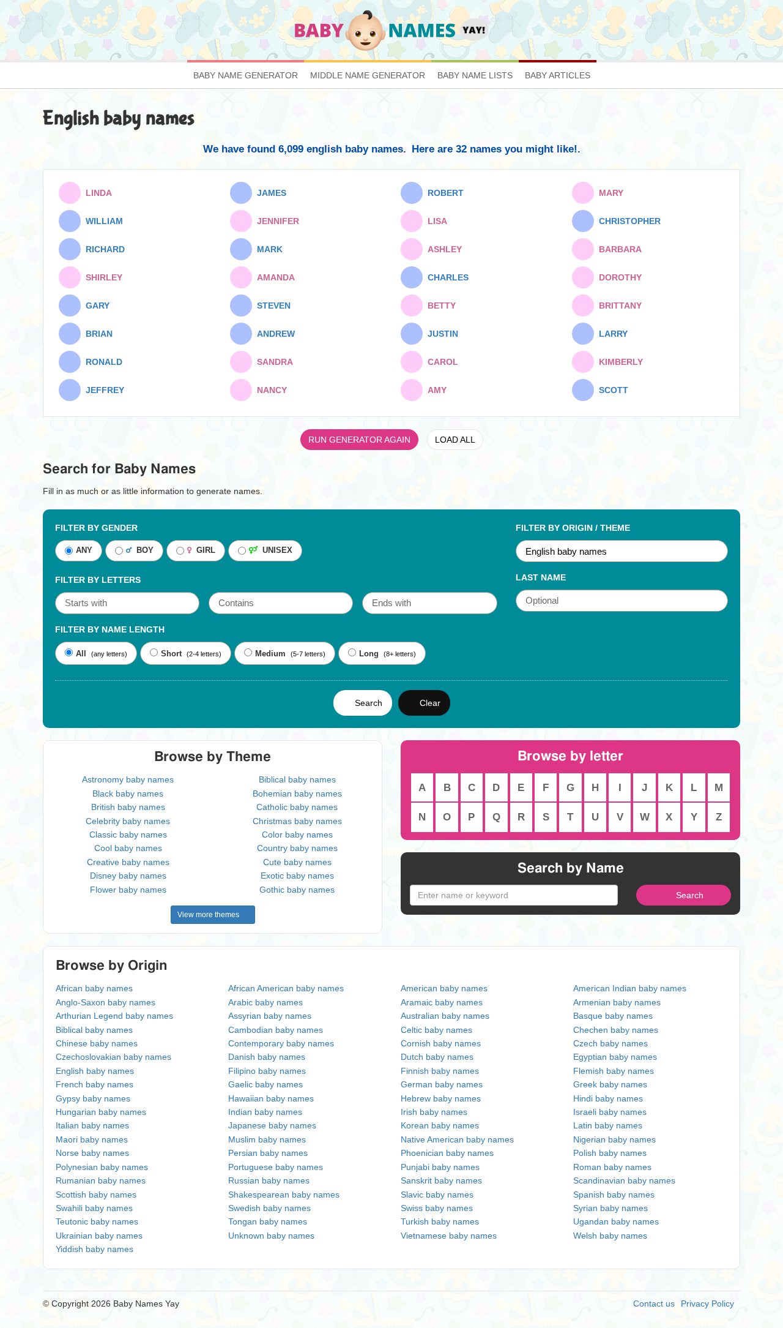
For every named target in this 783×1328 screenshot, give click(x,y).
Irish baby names (434, 1112)
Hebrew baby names (441, 1098)
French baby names (94, 1084)
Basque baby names (613, 1016)
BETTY (439, 305)
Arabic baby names (265, 1002)
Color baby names (297, 834)
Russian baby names (269, 1180)
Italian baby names (92, 1125)
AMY (435, 390)
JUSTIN (440, 334)
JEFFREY (102, 390)
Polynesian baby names (102, 1167)
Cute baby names (297, 862)
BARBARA (618, 249)
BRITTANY (618, 305)
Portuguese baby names (275, 1167)
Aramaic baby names (442, 1002)
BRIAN (97, 334)
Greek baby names (610, 1084)
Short (171, 654)
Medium (270, 654)
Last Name (541, 577)
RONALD (101, 362)
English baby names (95, 1071)
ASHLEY (442, 249)
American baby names (444, 988)
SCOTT (611, 390)
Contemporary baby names (281, 1043)
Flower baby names (128, 890)
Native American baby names (457, 1139)
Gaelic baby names (265, 1084)
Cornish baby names (441, 1043)
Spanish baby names (614, 1194)
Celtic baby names (436, 1030)
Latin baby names (607, 1125)
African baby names (94, 988)
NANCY (269, 390)
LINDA (96, 193)
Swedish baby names (269, 1208)
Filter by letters (98, 580)
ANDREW (273, 334)
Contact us (654, 1303)
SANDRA (272, 362)
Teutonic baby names (97, 1221)
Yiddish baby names (94, 1249)
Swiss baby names (437, 1208)
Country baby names (297, 848)
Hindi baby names (608, 1098)
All (81, 654)
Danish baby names (266, 1057)
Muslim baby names (267, 1139)
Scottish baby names (96, 1194)
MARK (267, 249)
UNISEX (275, 551)
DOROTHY (618, 277)
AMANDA (273, 277)
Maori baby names (92, 1139)
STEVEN (271, 305)
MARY (608, 193)
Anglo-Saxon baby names (105, 1002)
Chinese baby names (97, 1043)
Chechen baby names (615, 1030)
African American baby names (286, 988)
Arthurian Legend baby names (114, 1016)
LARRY (611, 334)
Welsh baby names (610, 1235)
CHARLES (446, 277)
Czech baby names (610, 1043)
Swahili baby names (94, 1208)
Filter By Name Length (110, 629)
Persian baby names (268, 1153)
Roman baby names (612, 1167)
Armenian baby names (617, 1002)
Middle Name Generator (367, 75)
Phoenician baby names (447, 1153)
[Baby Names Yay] (392, 29)
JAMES (269, 193)
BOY (143, 551)
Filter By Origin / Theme (573, 528)
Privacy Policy (707, 1303)
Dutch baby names (437, 1057)
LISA (435, 221)
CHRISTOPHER (627, 221)
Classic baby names (128, 834)
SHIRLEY (101, 277)
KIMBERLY (618, 362)
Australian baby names (445, 1016)
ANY (84, 551)
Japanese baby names (272, 1125)
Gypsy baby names (93, 1098)
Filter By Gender (96, 528)
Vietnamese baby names (449, 1235)
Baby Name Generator (245, 75)
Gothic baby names (297, 890)
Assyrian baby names (269, 1016)
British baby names (128, 807)
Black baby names (127, 793)
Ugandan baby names (616, 1221)
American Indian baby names (629, 988)
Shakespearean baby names (284, 1194)
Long (369, 654)
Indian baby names (265, 1112)
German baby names (442, 1084)
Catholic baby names (297, 807)
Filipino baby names (267, 1071)
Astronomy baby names (128, 779)
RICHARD (103, 249)
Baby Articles (557, 75)
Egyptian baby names (615, 1057)
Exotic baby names (297, 875)
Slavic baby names (437, 1194)
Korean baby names (440, 1125)
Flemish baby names (613, 1071)
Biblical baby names (297, 779)
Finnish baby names (440, 1071)
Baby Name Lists (475, 75)
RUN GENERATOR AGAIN (359, 440)
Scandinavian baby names (624, 1180)
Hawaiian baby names (271, 1098)
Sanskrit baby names (441, 1180)
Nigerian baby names (614, 1139)
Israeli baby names (610, 1112)
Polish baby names (610, 1153)
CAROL (440, 362)
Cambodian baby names (275, 1030)
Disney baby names (128, 875)
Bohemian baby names (297, 793)
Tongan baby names (267, 1221)
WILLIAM (102, 221)
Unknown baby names (271, 1235)
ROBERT (443, 193)
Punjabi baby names (440, 1167)
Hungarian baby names (101, 1112)
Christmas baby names (297, 821)
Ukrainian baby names (99, 1235)
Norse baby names (92, 1153)
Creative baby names (128, 862)
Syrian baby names (610, 1208)
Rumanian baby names (101, 1180)
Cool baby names (128, 848)
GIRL (203, 551)
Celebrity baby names (128, 821)
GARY (95, 305)
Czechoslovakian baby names (113, 1057)
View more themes (210, 914)
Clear (427, 703)
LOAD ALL (455, 440)
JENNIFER (275, 221)
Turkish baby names (440, 1221)
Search (366, 703)
